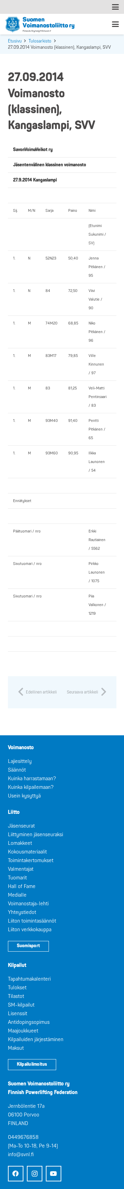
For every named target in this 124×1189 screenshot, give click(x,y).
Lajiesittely (20, 761)
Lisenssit (17, 1013)
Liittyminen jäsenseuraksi (35, 834)
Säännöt (17, 770)
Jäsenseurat (21, 826)
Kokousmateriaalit (27, 852)
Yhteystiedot (22, 912)
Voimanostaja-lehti (28, 903)
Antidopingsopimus (29, 1022)
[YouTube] (53, 1173)
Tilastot (16, 996)
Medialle (17, 895)
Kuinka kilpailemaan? (30, 787)
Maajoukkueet (23, 1031)
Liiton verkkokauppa (29, 929)
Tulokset (17, 987)
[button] (115, 6)
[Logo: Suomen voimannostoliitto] (40, 24)
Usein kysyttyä (24, 796)
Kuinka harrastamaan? (32, 778)
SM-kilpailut (21, 1005)
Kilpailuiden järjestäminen (35, 1039)
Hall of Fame (21, 886)
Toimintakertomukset (30, 860)
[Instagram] (34, 1173)
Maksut (16, 1048)
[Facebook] (15, 1173)
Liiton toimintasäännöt (32, 921)
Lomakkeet (20, 843)
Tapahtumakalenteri (29, 979)
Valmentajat (20, 869)
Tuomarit (17, 878)
